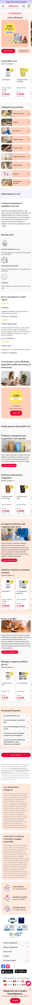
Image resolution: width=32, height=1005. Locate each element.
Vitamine (15, 122)
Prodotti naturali (17, 139)
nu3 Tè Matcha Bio (22, 683)
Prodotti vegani (17, 165)
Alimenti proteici (17, 148)
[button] (16, 716)
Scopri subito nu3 (16, 755)
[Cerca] (23, 6)
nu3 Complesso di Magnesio (22, 592)
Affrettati (15, 1001)
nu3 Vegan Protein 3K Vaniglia (22, 80)
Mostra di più (24, 51)
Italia (26, 984)
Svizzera (9, 984)
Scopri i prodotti (8, 51)
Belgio (18, 981)
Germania (9, 981)
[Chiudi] (30, 1)
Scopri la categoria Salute (9, 560)
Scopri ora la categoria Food (10, 652)
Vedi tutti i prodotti (6, 64)
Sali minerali (16, 131)
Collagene (16, 174)
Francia (19, 984)
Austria (27, 981)
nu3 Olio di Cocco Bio (7, 684)
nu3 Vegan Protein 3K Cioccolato (7, 497)
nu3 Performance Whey (22, 497)
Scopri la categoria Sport (9, 465)
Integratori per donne (19, 156)
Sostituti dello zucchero (17, 182)
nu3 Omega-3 (6, 79)
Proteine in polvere (18, 113)
